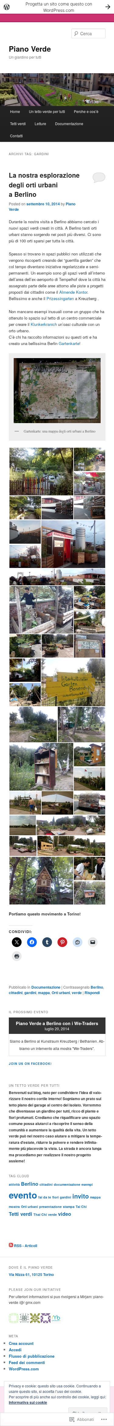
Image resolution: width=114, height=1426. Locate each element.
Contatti (16, 135)
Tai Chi (81, 1206)
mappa (44, 992)
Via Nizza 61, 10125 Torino (31, 1274)
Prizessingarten (60, 298)
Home (15, 111)
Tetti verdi (18, 123)
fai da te (44, 1197)
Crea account (21, 1343)
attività (14, 1184)
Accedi (15, 1349)
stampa (68, 1206)
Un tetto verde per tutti (47, 111)
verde (77, 992)
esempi (87, 1184)
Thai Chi (40, 1214)
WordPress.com (24, 1369)
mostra (14, 1206)
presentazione (50, 1206)
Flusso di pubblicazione (31, 1356)
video (64, 1213)
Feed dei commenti (27, 1362)
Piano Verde (30, 48)
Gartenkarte (69, 343)
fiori (55, 1197)
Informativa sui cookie (28, 1402)
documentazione (67, 1184)
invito (80, 1196)
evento (23, 1194)
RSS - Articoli (25, 1245)
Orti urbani (61, 992)
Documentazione (69, 123)
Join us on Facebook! (30, 1064)
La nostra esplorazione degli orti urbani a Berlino (44, 184)
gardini (30, 992)
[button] (41, 471)
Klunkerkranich (44, 324)
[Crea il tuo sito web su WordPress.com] (57, 7)
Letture (40, 123)
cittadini (15, 992)
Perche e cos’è (86, 111)
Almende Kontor (73, 292)
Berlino (97, 987)
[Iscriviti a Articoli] (11, 1245)
